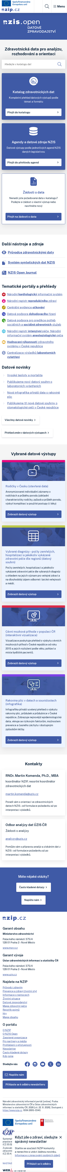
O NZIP (7, 1030)
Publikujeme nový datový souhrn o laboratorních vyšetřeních (29, 384)
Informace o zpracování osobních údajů (37, 1155)
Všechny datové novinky (19, 419)
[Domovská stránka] (16, 3)
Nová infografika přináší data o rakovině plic (33, 395)
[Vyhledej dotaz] (59, 64)
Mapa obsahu (10, 1017)
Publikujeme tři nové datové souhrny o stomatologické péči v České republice (33, 405)
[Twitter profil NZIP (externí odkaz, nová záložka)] (50, 1064)
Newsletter (9, 1048)
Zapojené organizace (15, 1037)
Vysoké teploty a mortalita (25, 375)
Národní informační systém (34, 294)
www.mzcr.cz (10, 947)
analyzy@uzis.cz (16, 839)
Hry (5, 1013)
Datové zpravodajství (15, 1002)
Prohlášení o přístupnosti (17, 1044)
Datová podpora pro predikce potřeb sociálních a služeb (34, 322)
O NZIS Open (10, 1033)
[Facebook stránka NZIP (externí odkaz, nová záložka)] (27, 1064)
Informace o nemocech (16, 994)
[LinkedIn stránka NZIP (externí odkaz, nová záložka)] (58, 1064)
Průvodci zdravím (13, 987)
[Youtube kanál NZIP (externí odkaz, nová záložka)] (42, 1064)
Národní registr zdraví (31, 301)
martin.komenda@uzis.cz (22, 794)
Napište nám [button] (16, 1074)
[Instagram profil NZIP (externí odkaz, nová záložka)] (35, 1064)
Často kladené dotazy (31, 887)
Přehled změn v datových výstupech (25, 432)
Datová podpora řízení (31, 314)
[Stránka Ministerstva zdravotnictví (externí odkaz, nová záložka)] (46, 1122)
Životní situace (11, 998)
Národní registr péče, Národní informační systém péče (35, 333)
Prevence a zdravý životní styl (20, 991)
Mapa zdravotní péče (15, 1006)
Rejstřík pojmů (11, 1009)
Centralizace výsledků (31, 355)
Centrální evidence (25, 307)
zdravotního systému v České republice (30, 344)
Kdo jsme (8, 1056)
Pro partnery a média (15, 1041)
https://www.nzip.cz (12, 1110)
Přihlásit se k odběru (39, 1163)
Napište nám (31, 899)
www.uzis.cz (10, 974)
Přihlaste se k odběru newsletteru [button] (25, 1084)
